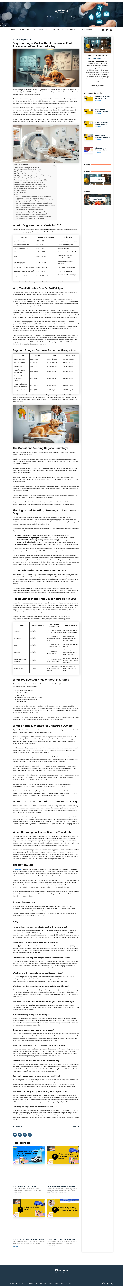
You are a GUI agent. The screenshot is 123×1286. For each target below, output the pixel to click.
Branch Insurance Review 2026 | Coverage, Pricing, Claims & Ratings (102, 125)
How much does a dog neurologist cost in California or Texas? (35, 200)
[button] (15, 1135)
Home (13, 30)
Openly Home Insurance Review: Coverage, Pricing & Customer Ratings (103, 138)
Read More (15, 1195)
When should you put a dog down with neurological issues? (34, 211)
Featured (27, 40)
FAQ (17, 194)
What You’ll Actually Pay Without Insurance (29, 182)
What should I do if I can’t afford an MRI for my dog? (33, 213)
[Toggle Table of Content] (53, 165)
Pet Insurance (72, 30)
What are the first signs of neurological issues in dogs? (34, 202)
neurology (17, 869)
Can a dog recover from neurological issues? (30, 209)
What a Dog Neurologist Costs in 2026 (27, 168)
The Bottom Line (21, 190)
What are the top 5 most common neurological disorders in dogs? (36, 205)
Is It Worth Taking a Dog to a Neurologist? (28, 178)
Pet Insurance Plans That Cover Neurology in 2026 (31, 180)
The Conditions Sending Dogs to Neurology (29, 174)
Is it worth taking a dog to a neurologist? (29, 207)
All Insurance (86, 30)
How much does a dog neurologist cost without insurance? (34, 196)
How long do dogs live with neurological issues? (32, 218)
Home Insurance (57, 30)
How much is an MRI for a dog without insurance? (32, 198)
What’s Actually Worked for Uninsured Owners (30, 184)
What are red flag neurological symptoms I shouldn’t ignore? (35, 203)
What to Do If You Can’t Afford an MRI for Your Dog (32, 186)
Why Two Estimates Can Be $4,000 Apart (28, 170)
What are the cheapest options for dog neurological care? (35, 216)
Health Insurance (40, 30)
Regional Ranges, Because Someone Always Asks (30, 172)
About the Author (21, 192)
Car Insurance (24, 30)
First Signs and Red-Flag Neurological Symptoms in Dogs (33, 176)
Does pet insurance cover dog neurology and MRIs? (32, 214)
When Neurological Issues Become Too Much (29, 188)
